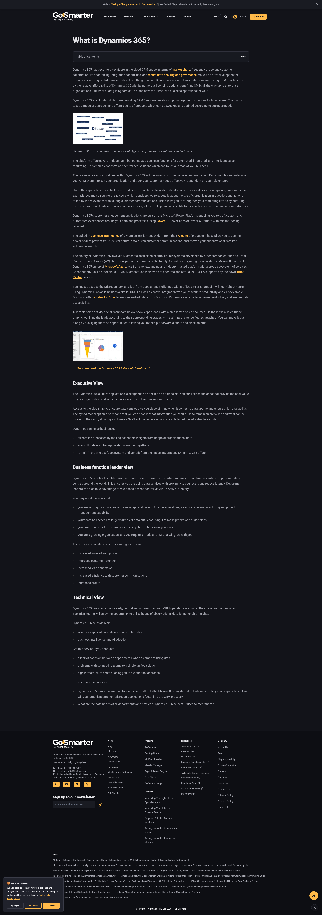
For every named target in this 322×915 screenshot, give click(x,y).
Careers (222, 771)
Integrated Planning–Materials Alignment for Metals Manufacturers (85, 876)
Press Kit (223, 807)
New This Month (115, 787)
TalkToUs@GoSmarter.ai (74, 771)
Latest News (114, 761)
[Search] (227, 17)
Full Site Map (114, 793)
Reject (16, 906)
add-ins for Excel (104, 297)
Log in (243, 16)
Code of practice (227, 765)
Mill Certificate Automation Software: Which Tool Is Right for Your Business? (89, 881)
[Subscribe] (100, 805)
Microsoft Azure (115, 266)
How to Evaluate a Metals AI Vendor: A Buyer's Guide (148, 870)
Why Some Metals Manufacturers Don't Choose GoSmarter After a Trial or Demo (90, 897)
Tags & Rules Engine (156, 771)
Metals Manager (154, 765)
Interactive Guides (190, 767)
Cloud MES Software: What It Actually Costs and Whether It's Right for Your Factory (92, 865)
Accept (53, 906)
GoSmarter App (153, 783)
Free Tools (150, 777)
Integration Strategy (190, 777)
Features (109, 16)
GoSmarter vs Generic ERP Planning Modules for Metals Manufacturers (86, 870)
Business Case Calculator (193, 762)
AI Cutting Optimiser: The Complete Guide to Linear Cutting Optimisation (87, 860)
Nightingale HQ (226, 759)
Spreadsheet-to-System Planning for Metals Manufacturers (198, 886)
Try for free (258, 16)
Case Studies (187, 751)
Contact (187, 16)
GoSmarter (151, 747)
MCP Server (187, 794)
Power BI (162, 221)
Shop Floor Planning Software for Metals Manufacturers (140, 886)
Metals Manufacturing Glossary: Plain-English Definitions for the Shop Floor (156, 876)
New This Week (115, 782)
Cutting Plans (152, 753)
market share (181, 69)
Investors (223, 783)
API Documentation (190, 788)
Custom (35, 906)
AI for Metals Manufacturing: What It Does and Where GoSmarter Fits (157, 860)
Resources (150, 16)
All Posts (112, 751)
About (169, 16)
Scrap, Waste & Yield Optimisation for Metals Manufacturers (81, 886)
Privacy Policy (225, 795)
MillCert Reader (153, 759)
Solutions (129, 16)
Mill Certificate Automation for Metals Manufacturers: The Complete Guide (230, 876)
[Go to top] (314, 907)
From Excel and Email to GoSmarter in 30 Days (156, 865)
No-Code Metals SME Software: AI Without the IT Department (158, 881)
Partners (222, 777)
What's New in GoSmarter (120, 772)
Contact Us (224, 789)
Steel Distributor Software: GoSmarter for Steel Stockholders (81, 892)
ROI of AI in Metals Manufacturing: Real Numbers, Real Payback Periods (224, 881)
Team (221, 753)
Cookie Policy (225, 801)
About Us (223, 747)
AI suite (183, 235)
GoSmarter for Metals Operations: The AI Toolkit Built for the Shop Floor (216, 865)
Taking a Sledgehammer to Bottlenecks (133, 4)
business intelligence (105, 235)
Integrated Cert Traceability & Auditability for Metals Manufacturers (208, 870)
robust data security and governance (172, 75)
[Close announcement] (317, 4)
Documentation (188, 756)
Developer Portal (189, 783)
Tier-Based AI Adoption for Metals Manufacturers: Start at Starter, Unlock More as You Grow (157, 892)
